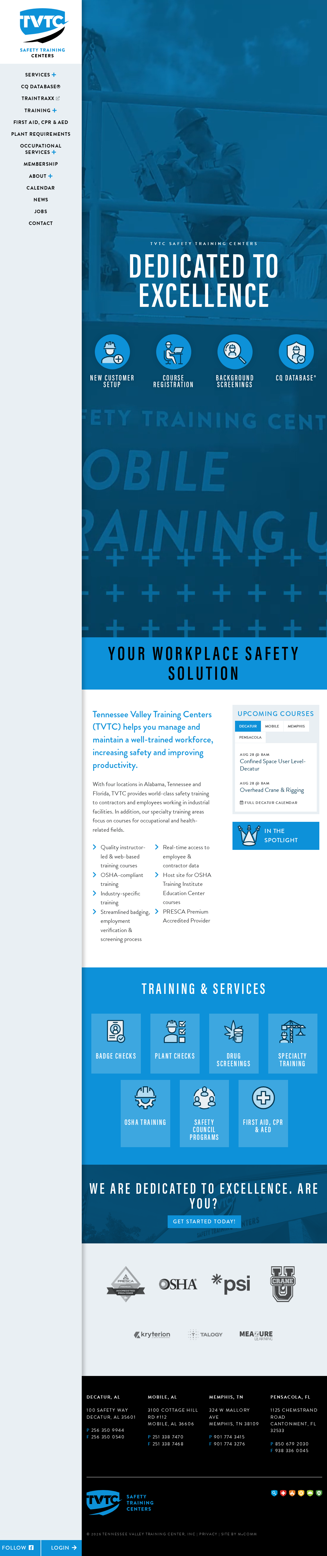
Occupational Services (41, 149)
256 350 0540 (108, 1437)
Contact (41, 223)
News (41, 199)
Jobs (40, 211)
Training (38, 110)
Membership (41, 164)
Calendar (41, 188)
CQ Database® (41, 86)
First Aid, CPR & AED (41, 122)
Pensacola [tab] (250, 737)
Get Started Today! (204, 1221)
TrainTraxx (38, 98)
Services (37, 74)
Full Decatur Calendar (270, 803)
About (38, 176)
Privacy (208, 1534)
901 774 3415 (229, 1437)
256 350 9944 (108, 1430)
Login (61, 1548)
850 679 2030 (292, 1444)
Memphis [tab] (296, 726)
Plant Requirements (41, 134)
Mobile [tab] (272, 726)
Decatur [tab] (248, 726)
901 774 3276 (230, 1444)
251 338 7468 (168, 1444)
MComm (247, 1534)
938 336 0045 (292, 1450)
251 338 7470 (168, 1437)
